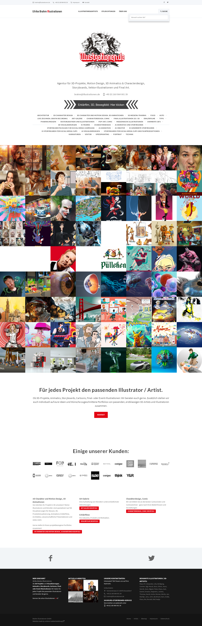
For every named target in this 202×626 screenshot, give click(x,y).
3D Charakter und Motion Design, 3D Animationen (100, 115)
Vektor (88, 134)
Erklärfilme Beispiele (89, 521)
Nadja (158, 599)
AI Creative (120, 128)
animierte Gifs (154, 122)
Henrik (142, 589)
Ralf (154, 599)
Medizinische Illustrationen (129, 122)
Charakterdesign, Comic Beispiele (141, 511)
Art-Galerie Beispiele (89, 508)
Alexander (149, 584)
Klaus (160, 589)
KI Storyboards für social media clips (59, 131)
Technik (129, 134)
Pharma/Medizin (48, 122)
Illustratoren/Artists (88, 11)
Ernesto (147, 592)
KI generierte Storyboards (141, 128)
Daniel (142, 592)
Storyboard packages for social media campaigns (71, 128)
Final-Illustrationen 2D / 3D (127, 118)
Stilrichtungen (108, 11)
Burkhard (157, 597)
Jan (167, 594)
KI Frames (85, 125)
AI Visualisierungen (90, 131)
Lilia (155, 584)
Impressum (76, 2)
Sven (146, 589)
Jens (147, 597)
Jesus (165, 586)
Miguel (151, 589)
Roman (158, 594)
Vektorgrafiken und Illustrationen (77, 122)
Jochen (160, 592)
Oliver (160, 586)
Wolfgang (160, 584)
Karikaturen (75, 134)
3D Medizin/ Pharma (137, 115)
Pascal (151, 586)
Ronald (149, 599)
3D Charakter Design (63, 115)
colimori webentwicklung (54, 621)
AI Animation (105, 128)
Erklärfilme (149, 118)
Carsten (142, 586)
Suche (165, 11)
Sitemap (144, 619)
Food (152, 115)
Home (129, 619)
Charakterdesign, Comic (98, 118)
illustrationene (51, 598)
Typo (161, 118)
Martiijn (142, 597)
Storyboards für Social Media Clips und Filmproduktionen (132, 131)
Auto (161, 115)
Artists (136, 619)
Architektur (43, 115)
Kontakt (86, 2)
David (148, 594)
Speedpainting (102, 134)
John (151, 597)
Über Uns (123, 11)
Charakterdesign (102, 125)
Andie (167, 597)
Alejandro (154, 592)
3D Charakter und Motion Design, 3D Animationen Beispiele (57, 532)
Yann (162, 597)
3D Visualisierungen (67, 125)
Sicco (155, 586)
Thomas (142, 594)
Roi (145, 599)
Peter (156, 589)
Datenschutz (165, 619)
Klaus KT (143, 584)
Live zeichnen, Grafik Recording (53, 118)
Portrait (117, 134)
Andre (153, 594)
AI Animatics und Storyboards (129, 125)
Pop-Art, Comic (105, 122)
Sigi (147, 586)
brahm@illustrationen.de (42, 2)
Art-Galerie (77, 118)
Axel (164, 589)
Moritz (163, 594)
